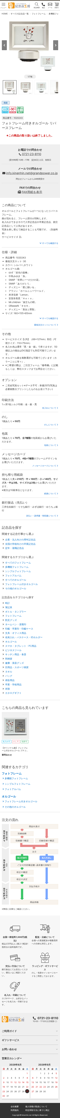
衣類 (7, 688)
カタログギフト (13, 692)
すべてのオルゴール (15, 579)
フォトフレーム (13, 615)
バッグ (8, 675)
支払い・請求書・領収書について (41, 515)
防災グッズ (11, 620)
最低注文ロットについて (45, 325)
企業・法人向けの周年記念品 (20, 539)
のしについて (50, 424)
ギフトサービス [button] (10, 1040)
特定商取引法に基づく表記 (37, 1110)
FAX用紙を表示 (32, 192)
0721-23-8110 (31, 154)
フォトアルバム (13, 575)
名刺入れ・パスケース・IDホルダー (23, 637)
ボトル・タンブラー (15, 611)
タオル (8, 671)
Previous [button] (4, 45)
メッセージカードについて (44, 465)
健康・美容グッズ (14, 662)
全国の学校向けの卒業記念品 (20, 543)
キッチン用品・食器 (15, 654)
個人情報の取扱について (36, 1106)
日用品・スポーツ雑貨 (16, 667)
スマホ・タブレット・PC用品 (20, 645)
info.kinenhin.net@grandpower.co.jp (32, 173)
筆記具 (8, 607)
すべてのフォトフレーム (18, 562)
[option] (30, 45)
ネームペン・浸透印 (15, 624)
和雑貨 (8, 658)
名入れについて (49, 408)
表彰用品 (9, 680)
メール (50, 7)
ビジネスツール (13, 650)
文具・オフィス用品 (15, 633)
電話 (43, 7)
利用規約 (15, 1110)
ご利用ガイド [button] (9, 1031)
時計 (7, 603)
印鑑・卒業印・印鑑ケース (19, 628)
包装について (50, 445)
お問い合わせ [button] (9, 1049)
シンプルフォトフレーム (18, 571)
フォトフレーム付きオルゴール (21, 584)
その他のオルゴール (15, 588)
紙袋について (50, 493)
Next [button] (55, 45)
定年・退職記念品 (14, 548)
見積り (56, 7)
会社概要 (15, 1106)
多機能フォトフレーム (16, 566)
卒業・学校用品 (13, 684)
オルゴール (11, 641)
